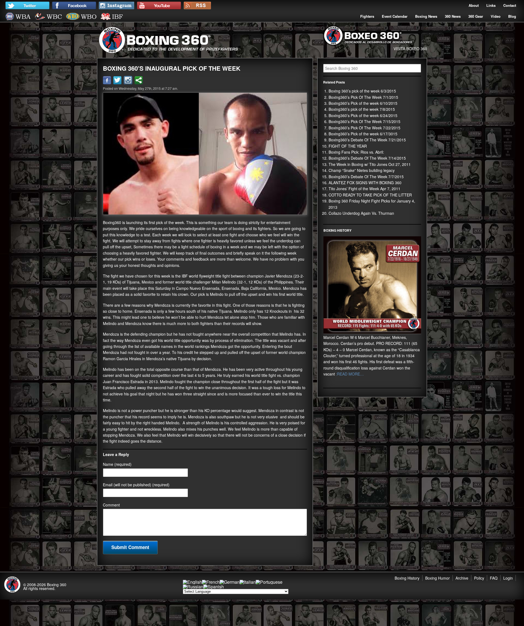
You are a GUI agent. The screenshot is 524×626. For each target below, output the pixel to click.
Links (491, 5)
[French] (211, 582)
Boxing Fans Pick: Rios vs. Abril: (356, 152)
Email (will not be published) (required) (136, 484)
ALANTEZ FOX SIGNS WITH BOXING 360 (365, 182)
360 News (453, 16)
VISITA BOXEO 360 (410, 48)
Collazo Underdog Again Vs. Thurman (361, 213)
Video (496, 16)
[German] (230, 582)
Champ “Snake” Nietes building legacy (362, 170)
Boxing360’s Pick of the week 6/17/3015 (363, 133)
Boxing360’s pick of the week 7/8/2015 (362, 109)
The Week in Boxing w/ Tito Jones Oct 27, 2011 (370, 164)
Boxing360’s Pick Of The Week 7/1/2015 (363, 97)
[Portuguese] (269, 582)
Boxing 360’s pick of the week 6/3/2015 (362, 91)
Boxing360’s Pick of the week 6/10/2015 (363, 103)
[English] (192, 582)
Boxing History (407, 578)
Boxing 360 (56, 584)
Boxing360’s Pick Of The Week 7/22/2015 (364, 127)
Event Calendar (394, 16)
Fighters (367, 16)
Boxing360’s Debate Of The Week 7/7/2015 (366, 176)
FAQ (494, 578)
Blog (512, 16)
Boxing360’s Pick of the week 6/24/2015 (363, 115)
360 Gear (475, 16)
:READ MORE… (349, 374)
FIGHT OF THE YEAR (348, 146)
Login (508, 578)
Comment (111, 505)
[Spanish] (213, 586)
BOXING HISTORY (337, 230)
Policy (479, 578)
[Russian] (193, 586)
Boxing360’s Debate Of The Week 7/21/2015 (367, 139)
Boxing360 (112, 222)
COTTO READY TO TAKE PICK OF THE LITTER (370, 195)
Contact (509, 5)
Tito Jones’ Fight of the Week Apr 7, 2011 (364, 188)
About (474, 5)
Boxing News (426, 16)
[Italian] (248, 582)
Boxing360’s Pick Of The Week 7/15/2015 (364, 121)
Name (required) (117, 464)
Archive (461, 578)
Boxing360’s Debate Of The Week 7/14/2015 (367, 158)
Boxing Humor (437, 578)
